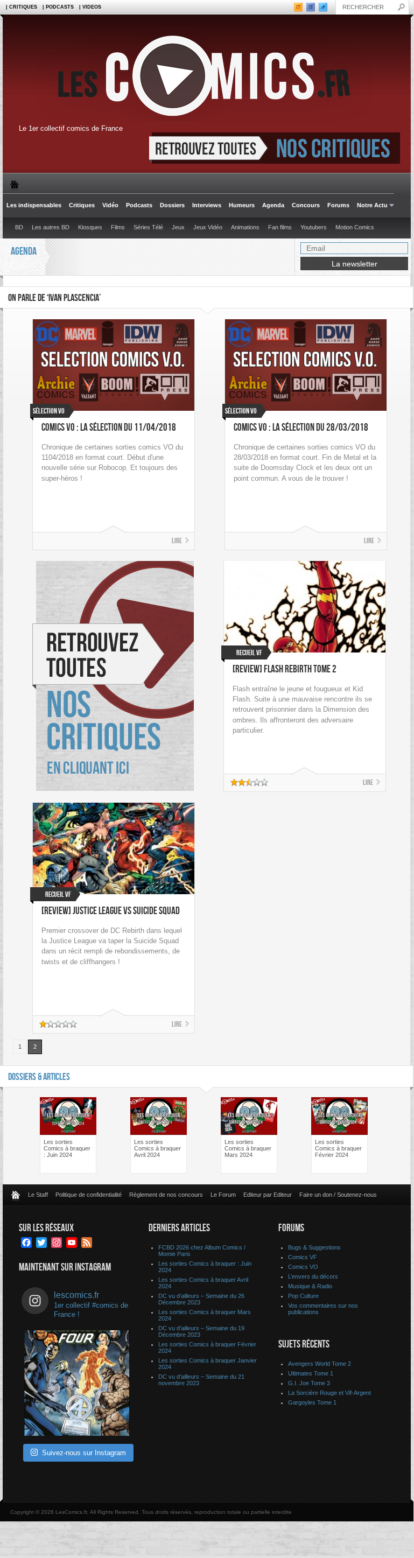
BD (19, 227)
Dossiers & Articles (39, 1077)
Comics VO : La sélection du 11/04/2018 (108, 428)
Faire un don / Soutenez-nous (338, 1194)
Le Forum (223, 1194)
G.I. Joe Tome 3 (309, 1383)
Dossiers (172, 205)
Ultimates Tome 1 (310, 1373)
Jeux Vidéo (207, 227)
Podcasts (139, 205)
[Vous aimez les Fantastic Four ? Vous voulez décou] (77, 1383)
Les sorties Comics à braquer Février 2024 (338, 1148)
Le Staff (38, 1194)
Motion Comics (354, 227)
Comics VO (303, 1267)
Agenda (273, 205)
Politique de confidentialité (88, 1194)
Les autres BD (50, 227)
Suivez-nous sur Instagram (84, 1453)
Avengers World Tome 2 (319, 1363)
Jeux (178, 227)
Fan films (280, 227)
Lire (177, 540)
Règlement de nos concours (166, 1194)
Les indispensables (33, 205)
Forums (338, 205)
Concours (306, 205)
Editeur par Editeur (267, 1194)
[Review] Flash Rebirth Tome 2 (284, 669)
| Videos (90, 7)
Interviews (206, 205)
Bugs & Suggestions (314, 1247)
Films (118, 227)
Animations (245, 227)
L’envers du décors (313, 1276)
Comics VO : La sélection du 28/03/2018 (301, 428)
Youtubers (313, 227)
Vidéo (110, 205)
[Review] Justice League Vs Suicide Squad (110, 911)
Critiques (82, 205)
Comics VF (302, 1257)
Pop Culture (303, 1296)
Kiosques (90, 227)
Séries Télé (148, 227)
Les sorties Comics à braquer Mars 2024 (247, 1148)
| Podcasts (58, 7)
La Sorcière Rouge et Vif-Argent (329, 1392)
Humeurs (242, 205)
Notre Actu (370, 205)
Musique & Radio (310, 1286)
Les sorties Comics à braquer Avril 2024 (157, 1148)
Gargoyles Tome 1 (312, 1402)
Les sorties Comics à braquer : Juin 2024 (67, 1148)
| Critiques (21, 7)
